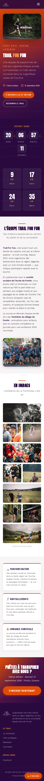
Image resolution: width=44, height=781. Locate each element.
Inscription (7, 747)
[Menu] (38, 4)
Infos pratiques (9, 738)
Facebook (7, 760)
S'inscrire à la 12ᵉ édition (18, 95)
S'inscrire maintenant (22, 690)
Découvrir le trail (15, 103)
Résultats (7, 742)
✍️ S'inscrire (33, 776)
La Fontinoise (9, 733)
